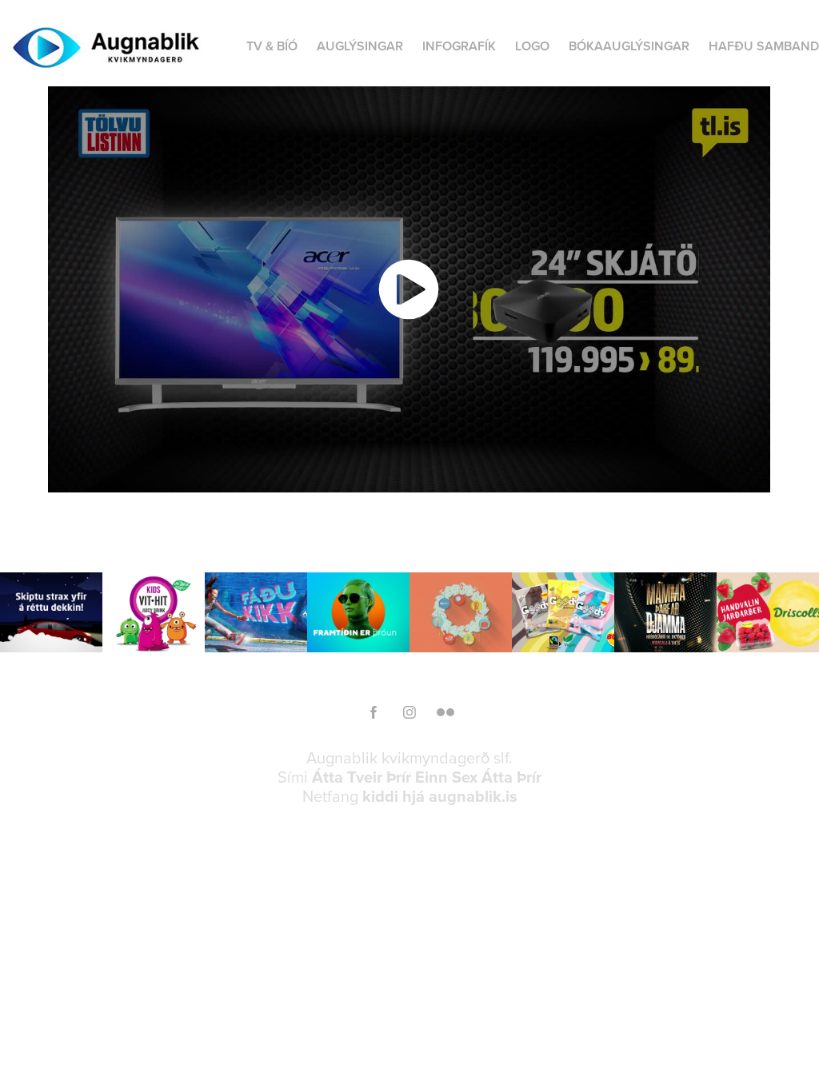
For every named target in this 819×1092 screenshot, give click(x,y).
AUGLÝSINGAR (360, 46)
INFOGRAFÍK (459, 46)
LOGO (532, 46)
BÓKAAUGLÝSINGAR (629, 46)
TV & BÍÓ (272, 46)
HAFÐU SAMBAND (764, 46)
